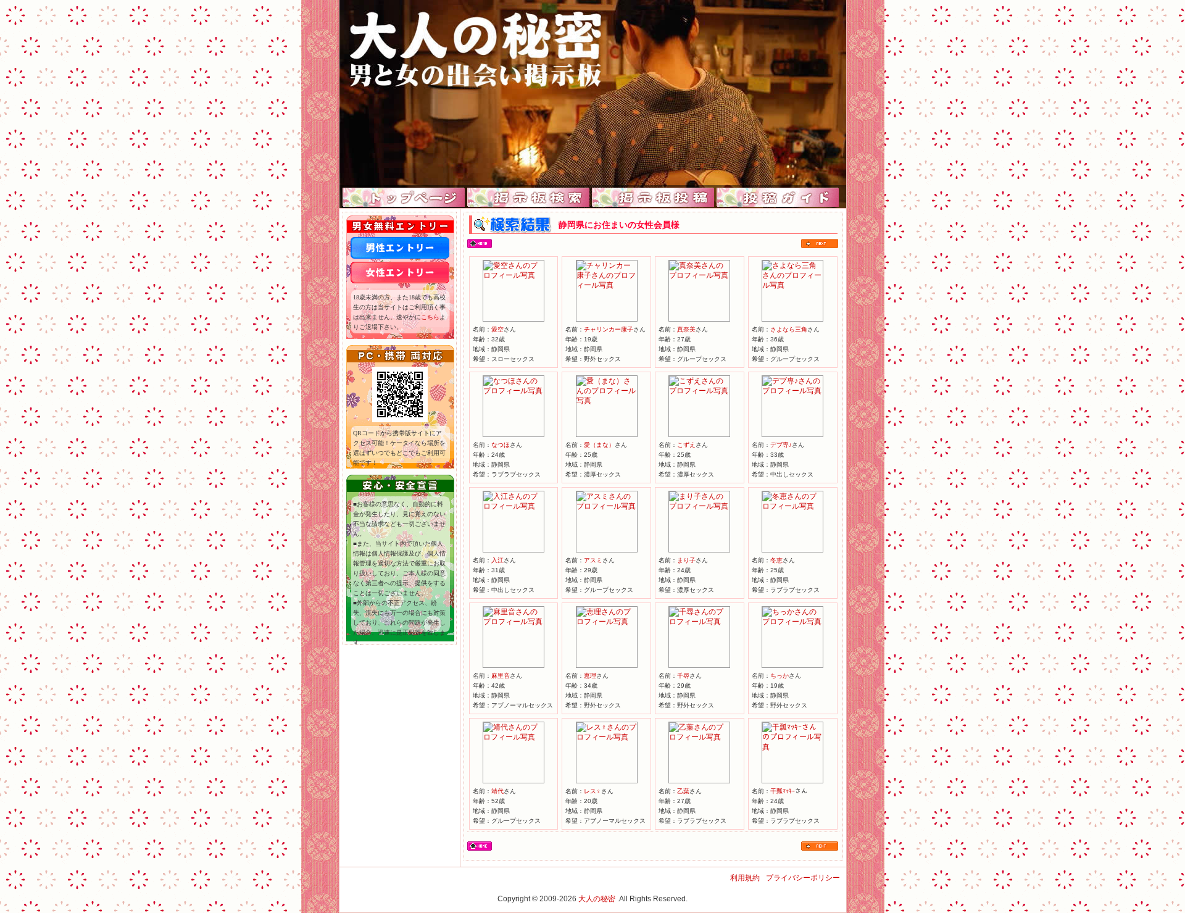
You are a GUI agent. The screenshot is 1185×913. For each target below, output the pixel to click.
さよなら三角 (788, 329)
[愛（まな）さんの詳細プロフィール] (606, 400)
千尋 (683, 675)
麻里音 (500, 675)
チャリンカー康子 (608, 329)
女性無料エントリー (400, 272)
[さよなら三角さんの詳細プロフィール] (792, 285)
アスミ (593, 560)
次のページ (819, 244)
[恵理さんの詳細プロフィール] (606, 621)
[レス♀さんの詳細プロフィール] (606, 737)
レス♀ (592, 791)
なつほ (500, 444)
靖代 (497, 791)
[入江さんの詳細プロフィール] (513, 506)
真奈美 (686, 329)
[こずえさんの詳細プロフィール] (699, 390)
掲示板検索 (528, 197)
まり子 (686, 560)
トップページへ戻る (479, 244)
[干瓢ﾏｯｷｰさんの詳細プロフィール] (792, 747)
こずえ (686, 444)
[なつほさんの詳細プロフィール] (513, 390)
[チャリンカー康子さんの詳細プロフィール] (606, 285)
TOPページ (404, 197)
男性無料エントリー (400, 248)
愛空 (497, 329)
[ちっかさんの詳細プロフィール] (792, 621)
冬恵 (776, 560)
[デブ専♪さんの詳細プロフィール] (792, 390)
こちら (430, 317)
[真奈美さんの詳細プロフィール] (699, 275)
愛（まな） (599, 444)
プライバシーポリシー (803, 877)
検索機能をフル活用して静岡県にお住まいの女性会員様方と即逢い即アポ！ (592, 92)
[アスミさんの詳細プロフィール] (606, 506)
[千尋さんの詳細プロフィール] (699, 621)
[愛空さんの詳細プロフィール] (513, 275)
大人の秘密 (596, 898)
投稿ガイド (778, 197)
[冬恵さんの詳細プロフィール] (792, 506)
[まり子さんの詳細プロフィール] (699, 506)
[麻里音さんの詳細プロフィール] (513, 621)
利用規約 (745, 877)
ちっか (779, 675)
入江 (497, 560)
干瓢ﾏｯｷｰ (782, 791)
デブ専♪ (781, 444)
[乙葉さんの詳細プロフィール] (699, 737)
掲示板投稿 (653, 197)
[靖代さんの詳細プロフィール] (513, 737)
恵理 (590, 675)
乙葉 (683, 791)
